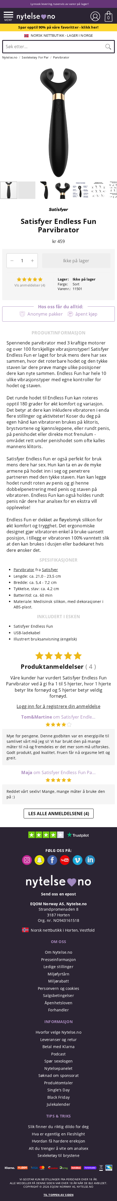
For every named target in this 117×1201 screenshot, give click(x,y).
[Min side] (95, 16)
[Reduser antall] (12, 261)
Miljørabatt (58, 981)
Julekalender (58, 1104)
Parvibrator (24, 569)
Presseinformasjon (58, 959)
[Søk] (108, 46)
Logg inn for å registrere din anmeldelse (58, 706)
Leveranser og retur (58, 1039)
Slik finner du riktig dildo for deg (58, 1126)
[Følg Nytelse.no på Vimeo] (77, 863)
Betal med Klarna (58, 1046)
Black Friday (58, 1097)
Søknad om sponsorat (58, 1075)
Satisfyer (50, 569)
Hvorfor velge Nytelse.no (58, 1032)
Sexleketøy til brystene (58, 1155)
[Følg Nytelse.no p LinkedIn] (90, 863)
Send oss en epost (58, 894)
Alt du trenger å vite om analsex (58, 1148)
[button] (5, 122)
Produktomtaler (58, 1082)
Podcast (58, 1054)
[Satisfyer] (58, 214)
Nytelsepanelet (58, 1068)
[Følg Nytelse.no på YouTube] (65, 863)
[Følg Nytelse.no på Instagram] (27, 863)
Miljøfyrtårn (59, 974)
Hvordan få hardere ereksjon (58, 1141)
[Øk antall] (32, 261)
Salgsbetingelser (58, 995)
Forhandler (58, 1009)
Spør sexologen (58, 1061)
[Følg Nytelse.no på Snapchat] (39, 863)
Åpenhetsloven (58, 1002)
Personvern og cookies (58, 988)
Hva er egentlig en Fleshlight (58, 1134)
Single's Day (58, 1089)
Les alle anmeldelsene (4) (58, 814)
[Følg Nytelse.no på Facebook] (52, 863)
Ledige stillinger (58, 966)
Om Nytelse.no (58, 952)
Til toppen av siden (58, 1195)
